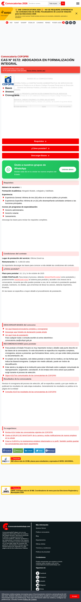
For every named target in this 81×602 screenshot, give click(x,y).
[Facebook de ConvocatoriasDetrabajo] (66, 22)
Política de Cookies (30, 599)
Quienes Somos (41, 528)
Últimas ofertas (40, 544)
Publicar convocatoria (42, 532)
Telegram (43, 585)
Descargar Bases (39, 155)
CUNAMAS (40, 22)
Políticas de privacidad (43, 552)
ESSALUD (31, 22)
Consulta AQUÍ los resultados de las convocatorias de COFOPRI (30, 392)
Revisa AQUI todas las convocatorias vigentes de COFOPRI (29, 432)
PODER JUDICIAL (58, 22)
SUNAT (16, 22)
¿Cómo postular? (39, 148)
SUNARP (23, 22)
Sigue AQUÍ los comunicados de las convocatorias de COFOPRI (30, 375)
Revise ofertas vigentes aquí (36, 70)
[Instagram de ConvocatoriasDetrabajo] (70, 22)
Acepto (74, 596)
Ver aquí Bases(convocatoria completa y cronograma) (26, 329)
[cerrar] (76, 13)
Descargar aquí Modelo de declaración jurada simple (26, 332)
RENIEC (47, 22)
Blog (37, 536)
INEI (11, 22)
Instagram (43, 577)
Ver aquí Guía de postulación (16, 335)
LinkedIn (42, 581)
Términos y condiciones (43, 548)
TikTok (42, 589)
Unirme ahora (67, 169)
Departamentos (41, 540)
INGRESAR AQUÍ (21, 280)
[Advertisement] (40, 39)
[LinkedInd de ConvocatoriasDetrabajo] (74, 22)
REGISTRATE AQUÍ (52, 277)
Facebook (43, 573)
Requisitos (39, 141)
